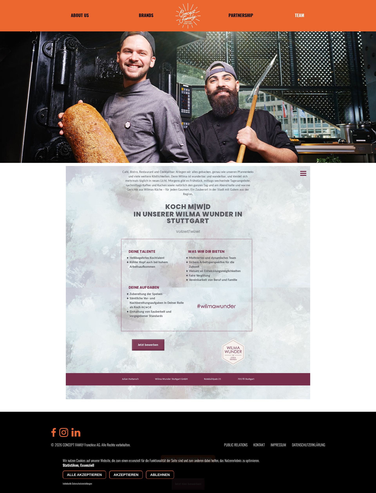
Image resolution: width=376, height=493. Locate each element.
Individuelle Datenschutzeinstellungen (77, 483)
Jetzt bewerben (148, 345)
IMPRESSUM (278, 444)
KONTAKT (259, 444)
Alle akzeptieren (84, 475)
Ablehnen (160, 475)
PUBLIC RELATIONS (236, 444)
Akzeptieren (126, 475)
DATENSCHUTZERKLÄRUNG (308, 444)
